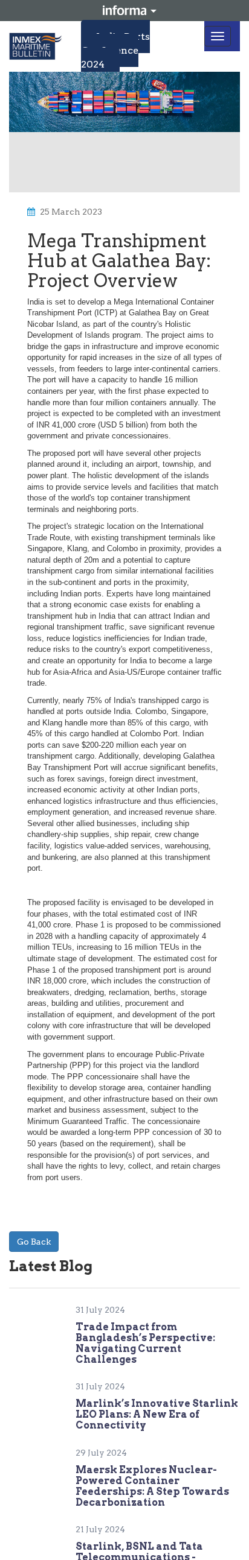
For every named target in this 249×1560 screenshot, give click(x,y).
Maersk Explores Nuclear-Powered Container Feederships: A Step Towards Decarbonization (152, 1486)
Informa (124, 10)
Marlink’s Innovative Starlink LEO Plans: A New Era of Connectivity (157, 1414)
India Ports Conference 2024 (115, 50)
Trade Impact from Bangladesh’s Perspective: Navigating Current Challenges (145, 1343)
